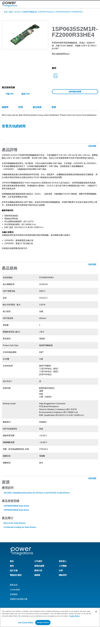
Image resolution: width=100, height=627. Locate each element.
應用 (12, 566)
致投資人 (63, 561)
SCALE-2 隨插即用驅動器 (25, 12)
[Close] (96, 611)
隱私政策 (14, 585)
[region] (50, 617)
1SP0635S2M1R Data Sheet (16, 506)
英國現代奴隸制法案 (18, 599)
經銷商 (37, 575)
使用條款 (14, 594)
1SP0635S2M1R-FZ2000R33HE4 (70, 12)
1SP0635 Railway (46, 12)
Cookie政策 (15, 590)
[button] (25, 35)
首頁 (6, 12)
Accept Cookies (43, 622)
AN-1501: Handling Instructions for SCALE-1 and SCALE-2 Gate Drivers (37, 493)
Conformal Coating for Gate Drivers (20, 527)
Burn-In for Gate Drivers (15, 523)
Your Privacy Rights (25, 622)
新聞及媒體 (39, 566)
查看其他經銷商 (14, 126)
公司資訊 (38, 561)
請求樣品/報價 (75, 92)
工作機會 (63, 566)
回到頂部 (92, 478)
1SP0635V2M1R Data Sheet (16, 510)
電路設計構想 (16, 575)
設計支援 (14, 570)
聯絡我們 (63, 575)
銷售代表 (38, 570)
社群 (61, 570)
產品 (11, 12)
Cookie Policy (74, 616)
